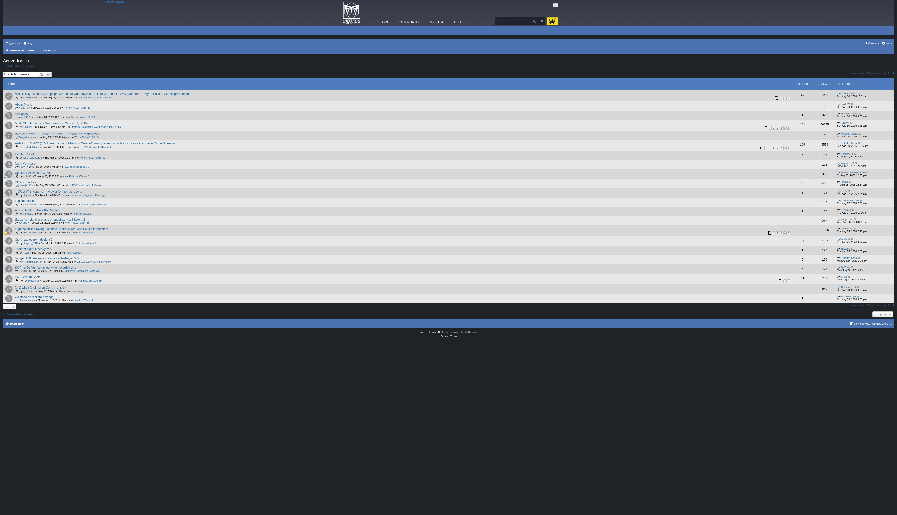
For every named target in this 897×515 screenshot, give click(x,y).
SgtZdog (845, 248)
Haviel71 (23, 107)
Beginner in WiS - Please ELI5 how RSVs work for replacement (57, 134)
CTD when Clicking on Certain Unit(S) (40, 287)
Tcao (26, 252)
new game (22, 114)
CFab (843, 191)
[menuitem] (27, 43)
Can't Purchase (25, 163)
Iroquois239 (847, 163)
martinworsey (848, 296)
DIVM (21, 270)
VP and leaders (25, 182)
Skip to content (114, 1)
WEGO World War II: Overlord (96, 97)
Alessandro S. (848, 287)
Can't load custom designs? (33, 239)
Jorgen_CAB (30, 243)
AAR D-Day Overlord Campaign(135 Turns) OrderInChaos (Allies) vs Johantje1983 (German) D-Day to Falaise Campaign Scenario (102, 94)
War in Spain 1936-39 (78, 107)
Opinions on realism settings (34, 297)
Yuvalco (22, 222)
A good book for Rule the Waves (37, 210)
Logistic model (25, 201)
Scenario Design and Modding (88, 195)
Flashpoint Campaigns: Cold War (81, 270)
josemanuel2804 (32, 157)
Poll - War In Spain (27, 277)
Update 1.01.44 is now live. (33, 173)
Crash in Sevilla (25, 154)
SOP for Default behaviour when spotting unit (45, 267)
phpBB (436, 332)
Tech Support (74, 252)
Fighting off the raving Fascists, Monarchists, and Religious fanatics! (61, 229)
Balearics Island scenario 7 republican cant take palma (52, 219)
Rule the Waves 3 (79, 176)
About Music (23, 104)
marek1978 (24, 117)
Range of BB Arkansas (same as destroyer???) (47, 258)
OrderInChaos (31, 97)
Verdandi (845, 239)
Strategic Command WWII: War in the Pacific (96, 126)
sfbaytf (22, 166)
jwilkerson (33, 280)
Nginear (27, 126)
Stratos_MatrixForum (852, 172)
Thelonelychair (26, 300)
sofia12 (27, 176)
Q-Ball (26, 291)
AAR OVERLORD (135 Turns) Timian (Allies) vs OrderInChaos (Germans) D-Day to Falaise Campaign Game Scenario (95, 143)
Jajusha (27, 195)
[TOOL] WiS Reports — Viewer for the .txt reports (48, 191)
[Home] (351, 13)
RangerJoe (846, 153)
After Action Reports (84, 232)
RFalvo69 (28, 213)
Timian (844, 181)
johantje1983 (25, 185)
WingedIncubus (849, 113)
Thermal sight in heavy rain (33, 249)
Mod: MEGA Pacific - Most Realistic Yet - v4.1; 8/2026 (52, 123)
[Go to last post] (859, 93)
